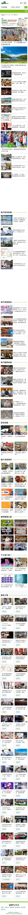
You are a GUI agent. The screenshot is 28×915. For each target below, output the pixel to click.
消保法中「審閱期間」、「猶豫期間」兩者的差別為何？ (7, 608)
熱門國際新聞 (6, 362)
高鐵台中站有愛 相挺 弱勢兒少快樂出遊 (21, 642)
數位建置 (23, 907)
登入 (21, 3)
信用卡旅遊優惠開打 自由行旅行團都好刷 (7, 742)
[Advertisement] (14, 196)
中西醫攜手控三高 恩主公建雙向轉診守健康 (7, 692)
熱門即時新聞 (6, 212)
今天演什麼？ (6, 555)
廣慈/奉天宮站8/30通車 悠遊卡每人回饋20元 (21, 742)
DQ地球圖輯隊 (6, 879)
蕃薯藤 (5, 3)
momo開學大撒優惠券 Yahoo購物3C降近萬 (21, 776)
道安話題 (4, 422)
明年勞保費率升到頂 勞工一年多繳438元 (7, 759)
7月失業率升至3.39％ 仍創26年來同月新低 (7, 809)
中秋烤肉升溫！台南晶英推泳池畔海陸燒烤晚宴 (7, 642)
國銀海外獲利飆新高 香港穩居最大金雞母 (20, 792)
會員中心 (7, 907)
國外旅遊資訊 (6, 459)
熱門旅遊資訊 (6, 302)
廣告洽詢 (3, 909)
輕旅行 (4, 862)
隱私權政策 (17, 907)
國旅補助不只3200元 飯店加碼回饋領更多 (21, 759)
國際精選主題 (6, 517)
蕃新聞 (4, 611)
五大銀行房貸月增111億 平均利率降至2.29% (7, 776)
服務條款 (12, 907)
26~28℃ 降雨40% (12, 14)
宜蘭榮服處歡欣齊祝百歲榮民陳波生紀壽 (20, 658)
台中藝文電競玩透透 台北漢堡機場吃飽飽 (7, 792)
